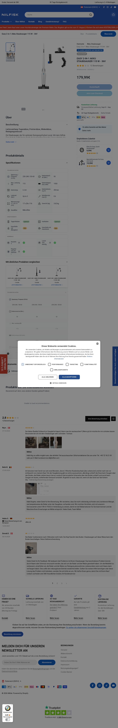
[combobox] (97, 343)
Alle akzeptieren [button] (69, 377)
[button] (59, 383)
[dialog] (59, 364)
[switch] (7, 719)
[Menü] (11, 705)
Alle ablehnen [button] (48, 377)
